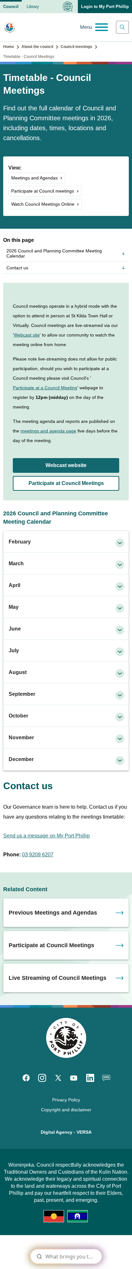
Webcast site (27, 334)
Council (11, 6)
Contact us (17, 267)
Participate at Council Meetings (66, 483)
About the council (37, 46)
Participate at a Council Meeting (45, 387)
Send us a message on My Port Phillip (46, 835)
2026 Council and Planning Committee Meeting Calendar (54, 253)
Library (33, 6)
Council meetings (76, 46)
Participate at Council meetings (42, 191)
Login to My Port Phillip (105, 6)
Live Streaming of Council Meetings (57, 978)
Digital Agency (56, 1132)
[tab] (66, 541)
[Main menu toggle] (94, 27)
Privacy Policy (66, 1099)
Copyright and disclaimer (66, 1109)
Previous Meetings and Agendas (53, 912)
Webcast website (66, 465)
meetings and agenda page (48, 430)
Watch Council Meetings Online (42, 204)
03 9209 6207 (38, 854)
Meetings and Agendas (34, 177)
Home (8, 46)
